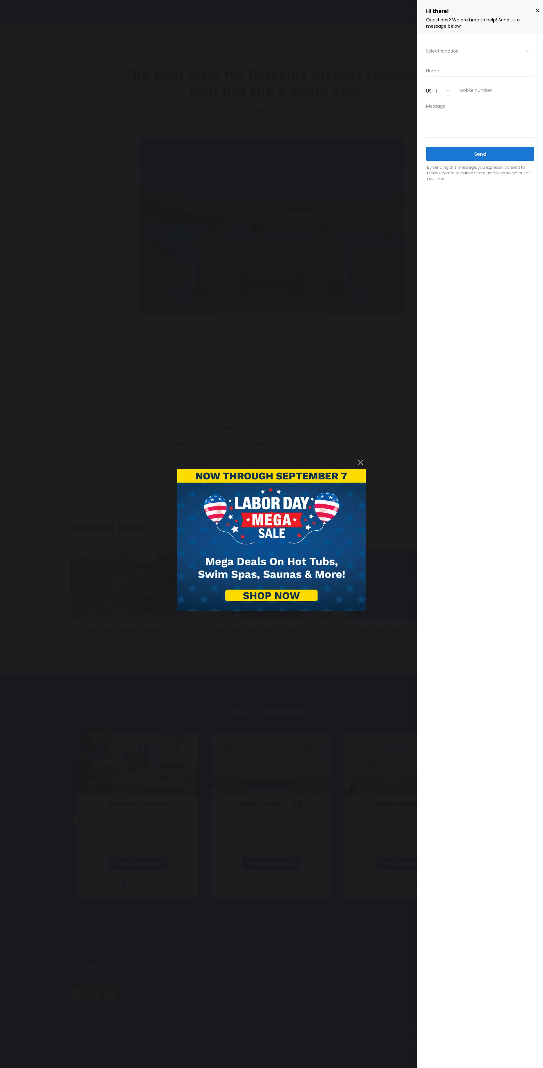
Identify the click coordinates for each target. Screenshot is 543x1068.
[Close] (360, 462)
